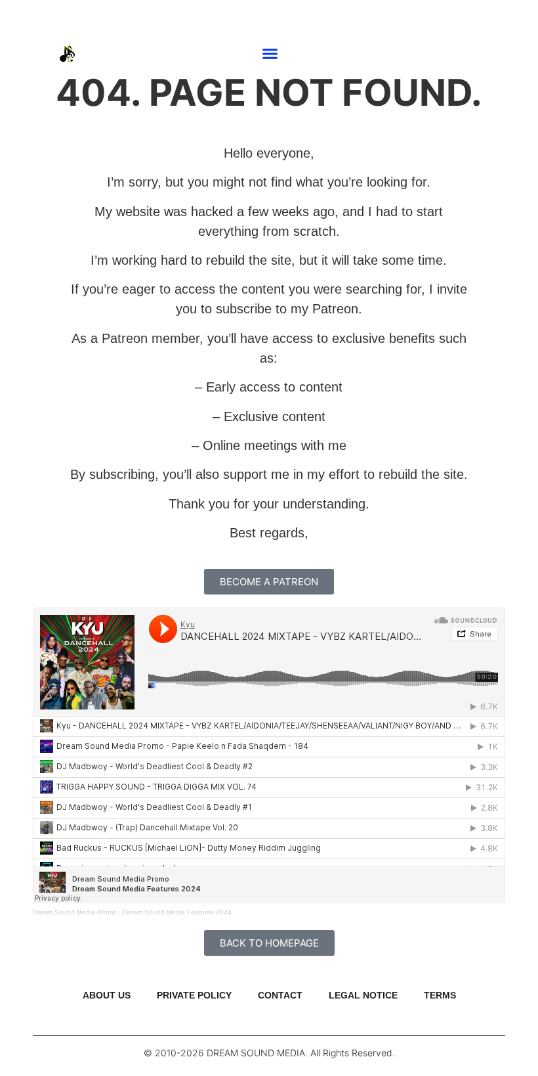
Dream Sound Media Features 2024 (177, 912)
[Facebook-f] (507, 54)
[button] (270, 53)
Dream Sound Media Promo (75, 912)
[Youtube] (468, 54)
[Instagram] (487, 54)
